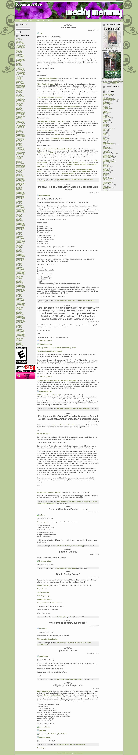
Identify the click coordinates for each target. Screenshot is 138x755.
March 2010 (19, 267)
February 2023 (20, 82)
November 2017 (20, 152)
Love (104, 134)
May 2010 (18, 264)
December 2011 (20, 240)
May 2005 (18, 342)
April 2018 (19, 145)
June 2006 (19, 325)
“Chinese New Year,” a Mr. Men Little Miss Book (54, 149)
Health (105, 124)
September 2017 (20, 154)
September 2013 (20, 213)
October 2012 (20, 227)
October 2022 (20, 87)
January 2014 (20, 207)
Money (105, 139)
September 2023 (20, 74)
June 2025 (19, 51)
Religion (105, 169)
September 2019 (20, 127)
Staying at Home (107, 178)
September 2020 (20, 116)
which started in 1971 (45, 153)
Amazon (115, 81)
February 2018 (20, 148)
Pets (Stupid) (106, 152)
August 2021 (19, 103)
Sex (104, 175)
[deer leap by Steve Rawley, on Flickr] (41, 730)
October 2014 (20, 196)
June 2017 (19, 158)
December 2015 (20, 179)
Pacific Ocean (107, 148)
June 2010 (19, 263)
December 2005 (20, 333)
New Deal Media (77, 753)
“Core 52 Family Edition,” (46, 131)
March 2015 (19, 189)
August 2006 (19, 322)
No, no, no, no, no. (44, 433)
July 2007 (18, 308)
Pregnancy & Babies (108, 161)
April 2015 (19, 188)
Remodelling (106, 170)
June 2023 (19, 78)
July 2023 (18, 77)
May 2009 (18, 280)
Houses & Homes (73, 643)
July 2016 (18, 171)
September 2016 (20, 169)
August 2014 (19, 198)
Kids (91, 179)
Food (67, 679)
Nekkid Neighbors (108, 143)
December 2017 (20, 151)
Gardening (106, 120)
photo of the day (68, 551)
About (29, 20)
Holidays (74, 179)
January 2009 (20, 285)
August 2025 (19, 49)
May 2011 (18, 249)
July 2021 (18, 104)
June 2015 (19, 187)
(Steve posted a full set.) (52, 695)
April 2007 (19, 312)
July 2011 (18, 246)
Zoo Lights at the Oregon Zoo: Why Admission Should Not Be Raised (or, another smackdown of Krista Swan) (68, 417)
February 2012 (20, 237)
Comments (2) (80, 744)
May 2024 (18, 64)
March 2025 (19, 54)
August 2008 (19, 291)
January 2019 (20, 134)
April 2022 (19, 95)
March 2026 (19, 42)
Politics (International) (109, 154)
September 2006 (20, 321)
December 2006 (20, 317)
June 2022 (19, 93)
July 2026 (18, 38)
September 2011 (20, 244)
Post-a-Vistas (107, 160)
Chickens (105, 104)
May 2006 (18, 326)
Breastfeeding (107, 103)
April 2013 (19, 219)
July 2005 (18, 339)
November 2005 (20, 334)
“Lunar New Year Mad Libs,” (47, 78)
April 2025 (19, 52)
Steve (75, 546)
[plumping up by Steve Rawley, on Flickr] (42, 656)
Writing (80, 546)
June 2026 (19, 40)
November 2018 (20, 136)
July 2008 (18, 293)
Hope (80, 179)
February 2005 (20, 346)
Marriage (105, 135)
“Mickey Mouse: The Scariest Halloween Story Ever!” (56, 348)
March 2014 (19, 205)
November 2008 (20, 287)
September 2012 (20, 228)
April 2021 (19, 108)
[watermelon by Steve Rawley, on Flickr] (42, 629)
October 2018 (20, 138)
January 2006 (20, 331)
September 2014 (20, 197)
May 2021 (18, 107)
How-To (86, 179)
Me (83, 300)
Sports (105, 177)
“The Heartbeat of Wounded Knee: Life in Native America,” (58, 106)
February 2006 (20, 330)
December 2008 (20, 286)
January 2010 (20, 269)
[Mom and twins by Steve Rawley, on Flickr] (43, 727)
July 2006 (18, 324)
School (105, 173)
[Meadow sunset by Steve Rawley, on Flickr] (44, 737)
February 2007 (20, 315)
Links (37, 20)
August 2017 (19, 156)
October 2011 (20, 242)
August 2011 (19, 245)
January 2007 (20, 316)
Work (104, 188)
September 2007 (20, 306)
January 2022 (20, 98)
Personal (105, 151)
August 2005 (19, 338)
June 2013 (19, 216)
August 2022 (19, 90)
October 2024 (20, 59)
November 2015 (20, 180)
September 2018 (20, 139)
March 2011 (19, 251)
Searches (105, 174)
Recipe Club (89, 300)
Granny (105, 121)
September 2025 (20, 47)
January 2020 (20, 122)
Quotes (105, 163)
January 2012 (20, 238)
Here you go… (42, 522)
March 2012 (19, 236)
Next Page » (41, 748)
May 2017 (18, 160)
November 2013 (20, 210)
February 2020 (20, 121)
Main (21, 20)
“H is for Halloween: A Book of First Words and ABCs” (57, 380)
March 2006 (19, 329)
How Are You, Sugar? (109, 48)
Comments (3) (43, 644)
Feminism (72, 501)
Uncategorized (107, 187)
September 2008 (20, 290)
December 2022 (20, 85)
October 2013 (20, 211)
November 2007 (20, 303)
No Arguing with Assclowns (111, 144)
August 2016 (19, 170)
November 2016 (20, 166)
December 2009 (20, 271)
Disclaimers (48, 20)
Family (67, 179)
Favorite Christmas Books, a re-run (68, 509)
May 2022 (18, 94)
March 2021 (19, 109)
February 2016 (20, 176)
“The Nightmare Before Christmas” (50, 351)
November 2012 (20, 225)
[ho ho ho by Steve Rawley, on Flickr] (41, 515)
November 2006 (20, 318)
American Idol (107, 95)
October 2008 (20, 289)
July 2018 (18, 142)
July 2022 (18, 91)
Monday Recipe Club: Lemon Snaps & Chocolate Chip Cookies (68, 188)
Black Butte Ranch (44, 691)
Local (104, 133)
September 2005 (20, 337)
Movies (105, 141)
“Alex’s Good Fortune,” (77, 162)
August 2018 (19, 140)
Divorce (105, 110)
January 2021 (20, 111)
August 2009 (19, 276)
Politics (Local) (107, 155)
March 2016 (19, 175)
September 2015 (20, 183)
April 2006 (19, 327)
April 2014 (19, 204)
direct (106, 78)
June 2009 (19, 278)
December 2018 (20, 135)
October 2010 (20, 258)
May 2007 (18, 311)
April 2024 (19, 65)
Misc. (104, 138)
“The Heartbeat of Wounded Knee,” (53, 108)
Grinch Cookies (43, 585)
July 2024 (18, 62)
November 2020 (20, 113)
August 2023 (19, 76)
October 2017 (20, 153)
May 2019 (18, 130)
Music (104, 142)
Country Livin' (107, 108)
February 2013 (20, 222)
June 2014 (19, 201)
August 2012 (19, 229)
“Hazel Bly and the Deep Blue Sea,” (50, 97)
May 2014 (18, 202)
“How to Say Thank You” (81, 171)
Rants (104, 165)
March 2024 (19, 67)
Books (62, 179)
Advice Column (62, 501)
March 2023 (19, 81)
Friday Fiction (107, 117)
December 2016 (20, 165)
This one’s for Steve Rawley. (47, 639)
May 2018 (18, 144)
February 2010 (20, 268)
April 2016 (19, 174)
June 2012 (19, 232)
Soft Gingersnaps (43, 596)
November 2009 (20, 272)
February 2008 (20, 299)
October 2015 (20, 182)
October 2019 (20, 126)
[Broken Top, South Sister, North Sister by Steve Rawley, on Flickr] (52, 734)
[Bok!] (39, 33)
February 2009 (20, 284)
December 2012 (20, 224)
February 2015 (20, 191)
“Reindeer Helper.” (67, 173)
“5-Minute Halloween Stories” (48, 395)
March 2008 (19, 298)
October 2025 (20, 46)
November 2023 (20, 72)
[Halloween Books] (44, 341)
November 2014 (20, 195)
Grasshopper (106, 123)
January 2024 (20, 69)
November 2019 (20, 125)
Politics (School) (107, 157)
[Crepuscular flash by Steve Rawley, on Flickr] (44, 561)
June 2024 (19, 63)
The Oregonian (107, 182)
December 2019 (20, 123)
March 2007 (19, 313)
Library (40, 181)
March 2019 (19, 131)
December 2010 (20, 255)
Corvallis (105, 107)
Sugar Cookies (42, 589)
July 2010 (18, 262)
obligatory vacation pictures (68, 685)
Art (58, 179)
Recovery (105, 168)
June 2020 (19, 117)
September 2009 (20, 275)
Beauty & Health (107, 98)
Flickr (104, 113)
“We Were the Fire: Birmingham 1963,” (51, 121)
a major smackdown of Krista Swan (63, 425)
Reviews (47, 181)
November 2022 (20, 86)
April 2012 (19, 235)
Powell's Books (114, 82)
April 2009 (19, 281)
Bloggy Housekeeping (109, 99)
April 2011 (19, 250)
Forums (105, 116)
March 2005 (19, 344)
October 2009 (20, 273)
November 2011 (20, 241)
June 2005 (19, 340)
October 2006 (20, 320)
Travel (104, 186)
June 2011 (19, 247)
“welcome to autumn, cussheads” (68, 622)
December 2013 (20, 209)
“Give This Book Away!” (46, 84)
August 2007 (19, 307)
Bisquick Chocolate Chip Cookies (49, 603)
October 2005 (20, 335)
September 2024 (20, 60)
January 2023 (20, 83)
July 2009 (18, 277)
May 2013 (18, 218)
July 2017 (18, 157)
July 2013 (18, 215)
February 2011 (20, 253)
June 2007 (19, 309)
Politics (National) (108, 156)
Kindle (115, 83)
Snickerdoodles (43, 592)
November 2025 (20, 45)
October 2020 (20, 114)
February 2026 (20, 43)
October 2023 (20, 73)
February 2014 (20, 206)
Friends (105, 119)
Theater (105, 183)
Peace (104, 150)
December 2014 (20, 193)
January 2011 (20, 254)
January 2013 (20, 223)
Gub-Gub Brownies (44, 599)
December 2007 (20, 302)
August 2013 (19, 214)
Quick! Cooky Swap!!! (68, 574)
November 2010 (20, 256)
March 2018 (19, 147)
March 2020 (19, 120)
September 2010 (20, 259)
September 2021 (20, 102)
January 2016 (20, 178)
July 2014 (18, 200)
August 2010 (19, 260)
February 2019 (20, 133)
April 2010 (19, 266)
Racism (105, 164)
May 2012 (18, 233)
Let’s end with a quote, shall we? (49, 492)
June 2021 (19, 105)
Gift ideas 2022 (68, 27)
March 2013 (19, 220)
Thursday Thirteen (108, 184)
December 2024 (20, 58)
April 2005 (19, 343)
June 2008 (19, 294)
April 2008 (19, 297)
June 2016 (19, 173)
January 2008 (20, 300)
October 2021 (20, 100)
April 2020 (19, 118)
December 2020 (20, 112)
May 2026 (18, 41)
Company (105, 106)
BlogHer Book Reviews (109, 101)
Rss (121, 20)
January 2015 (20, 192)
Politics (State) (107, 159)
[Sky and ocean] (43, 195)
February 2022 (20, 96)
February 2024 (20, 68)
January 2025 (20, 56)
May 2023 (18, 80)
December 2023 (20, 71)
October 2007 (20, 304)
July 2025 (18, 50)
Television (106, 181)
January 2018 (20, 149)
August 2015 (19, 184)
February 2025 (20, 55)
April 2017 (19, 161)
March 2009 (19, 282)
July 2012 (18, 231)
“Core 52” (56, 134)
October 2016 (20, 167)
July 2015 (18, 185)
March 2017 (19, 162)
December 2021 (20, 99)
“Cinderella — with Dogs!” (60, 138)
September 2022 (20, 89)
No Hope (105, 147)
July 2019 (18, 129)
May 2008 (18, 295)
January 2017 (20, 164)
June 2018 (19, 143)
